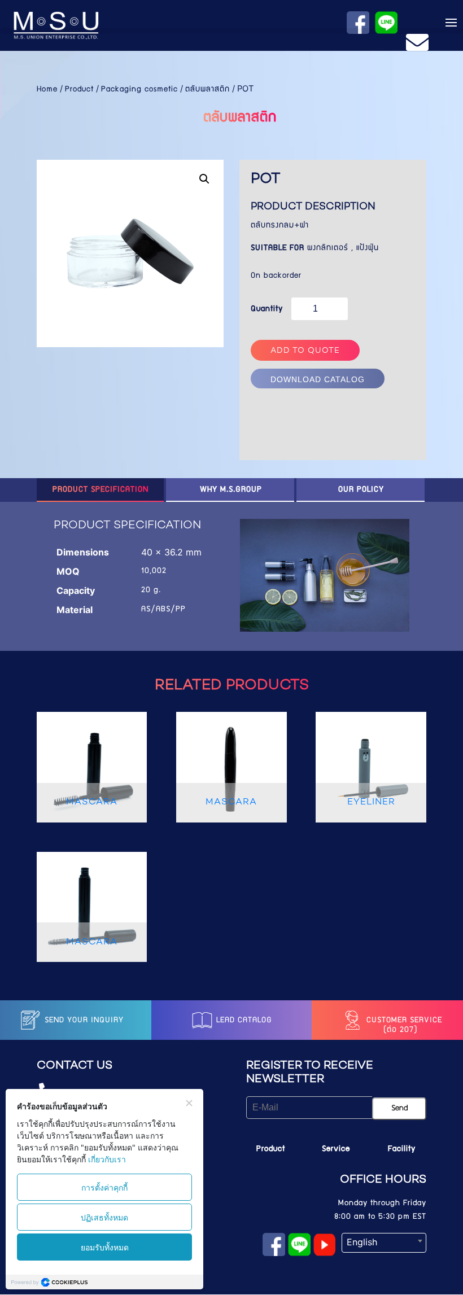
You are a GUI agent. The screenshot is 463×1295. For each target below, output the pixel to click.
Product (79, 89)
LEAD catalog (242, 1020)
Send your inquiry (83, 1020)
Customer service (403, 1020)
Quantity (267, 309)
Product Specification (100, 490)
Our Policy (361, 490)
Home (47, 89)
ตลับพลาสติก (207, 89)
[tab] (100, 490)
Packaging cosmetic (139, 89)
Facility (402, 1149)
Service (336, 1149)
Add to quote (305, 351)
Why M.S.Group (231, 490)
